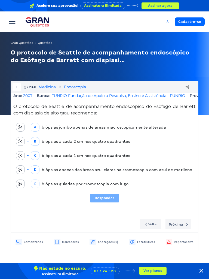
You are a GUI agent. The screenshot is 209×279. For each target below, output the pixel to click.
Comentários (33, 242)
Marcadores (70, 242)
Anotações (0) (108, 242)
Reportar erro (183, 242)
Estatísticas (146, 242)
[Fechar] (201, 270)
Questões (45, 42)
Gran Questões (22, 42)
